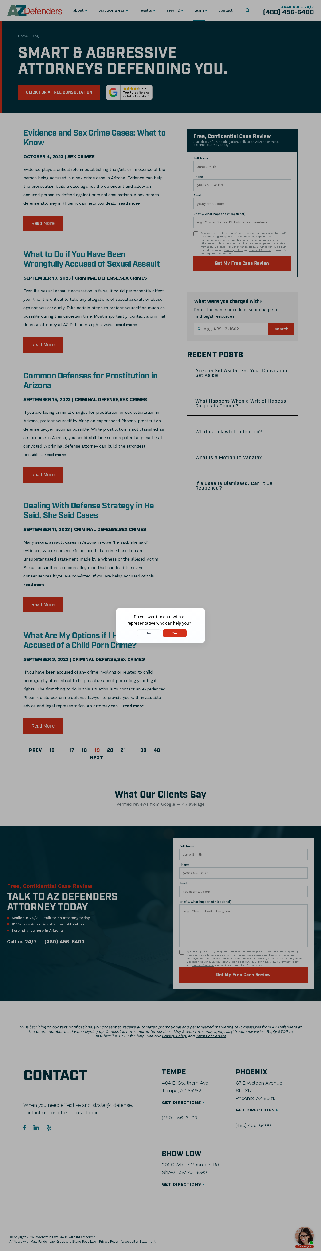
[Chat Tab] (160, 625)
